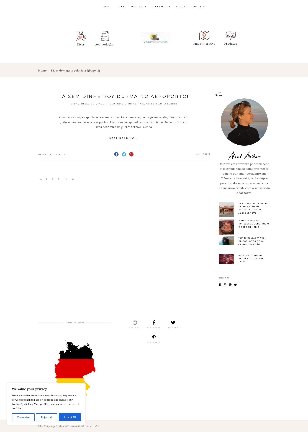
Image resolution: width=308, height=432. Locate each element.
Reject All (46, 417)
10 (66, 178)
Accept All (70, 417)
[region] (46, 404)
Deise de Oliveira (52, 154)
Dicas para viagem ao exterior (152, 104)
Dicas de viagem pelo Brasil (103, 104)
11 (73, 178)
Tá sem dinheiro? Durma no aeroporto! (124, 96)
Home (42, 70)
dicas (75, 104)
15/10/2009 (203, 154)
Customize (23, 417)
